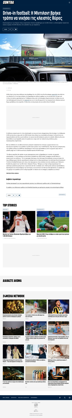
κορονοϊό (27, 100)
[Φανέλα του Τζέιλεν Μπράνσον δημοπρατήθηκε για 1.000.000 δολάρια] (19, 222)
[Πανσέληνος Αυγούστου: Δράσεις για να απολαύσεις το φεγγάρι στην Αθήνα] (13, 328)
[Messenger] (15, 29)
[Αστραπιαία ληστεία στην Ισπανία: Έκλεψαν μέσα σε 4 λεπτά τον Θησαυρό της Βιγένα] (13, 307)
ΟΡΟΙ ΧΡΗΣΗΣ (6, 397)
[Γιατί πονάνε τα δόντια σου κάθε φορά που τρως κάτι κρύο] (36, 307)
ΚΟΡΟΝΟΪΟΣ (62, 194)
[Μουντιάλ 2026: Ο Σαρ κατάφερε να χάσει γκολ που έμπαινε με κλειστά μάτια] (53, 222)
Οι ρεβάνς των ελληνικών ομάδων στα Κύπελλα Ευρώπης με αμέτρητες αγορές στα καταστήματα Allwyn (35, 187)
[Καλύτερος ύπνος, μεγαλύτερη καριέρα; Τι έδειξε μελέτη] (58, 352)
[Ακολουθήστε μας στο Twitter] (64, 397)
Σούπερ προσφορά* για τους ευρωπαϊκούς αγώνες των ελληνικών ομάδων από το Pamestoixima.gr (33, 183)
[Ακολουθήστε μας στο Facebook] (60, 397)
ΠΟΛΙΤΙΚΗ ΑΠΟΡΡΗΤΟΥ (23, 397)
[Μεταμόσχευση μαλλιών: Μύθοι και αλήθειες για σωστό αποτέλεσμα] (36, 352)
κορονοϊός (54, 94)
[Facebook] (10, 29)
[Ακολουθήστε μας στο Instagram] (69, 397)
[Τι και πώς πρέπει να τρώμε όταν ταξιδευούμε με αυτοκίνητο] (13, 373)
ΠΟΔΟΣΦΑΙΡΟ (40, 209)
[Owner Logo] (36, 405)
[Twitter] (13, 29)
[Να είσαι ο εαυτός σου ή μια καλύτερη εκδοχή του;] (36, 373)
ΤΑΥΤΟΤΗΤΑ (13, 397)
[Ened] (36, 411)
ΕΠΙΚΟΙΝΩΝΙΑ (34, 397)
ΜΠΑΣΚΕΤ (5, 209)
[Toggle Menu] (69, 2)
